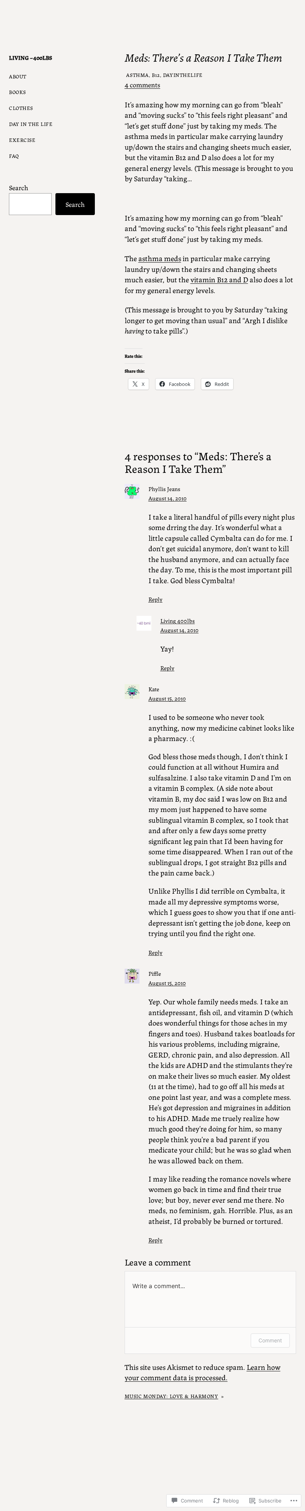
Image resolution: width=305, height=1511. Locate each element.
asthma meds (159, 258)
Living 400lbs (177, 620)
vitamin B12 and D (219, 279)
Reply (155, 599)
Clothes (21, 107)
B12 (156, 74)
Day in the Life (31, 123)
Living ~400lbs (30, 57)
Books (17, 91)
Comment (270, 1340)
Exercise (22, 139)
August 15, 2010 (167, 698)
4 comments (142, 84)
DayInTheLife (183, 74)
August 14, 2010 (167, 498)
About (17, 76)
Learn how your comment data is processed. (202, 1372)
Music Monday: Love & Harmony (171, 1396)
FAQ (14, 155)
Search (18, 187)
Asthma (137, 74)
